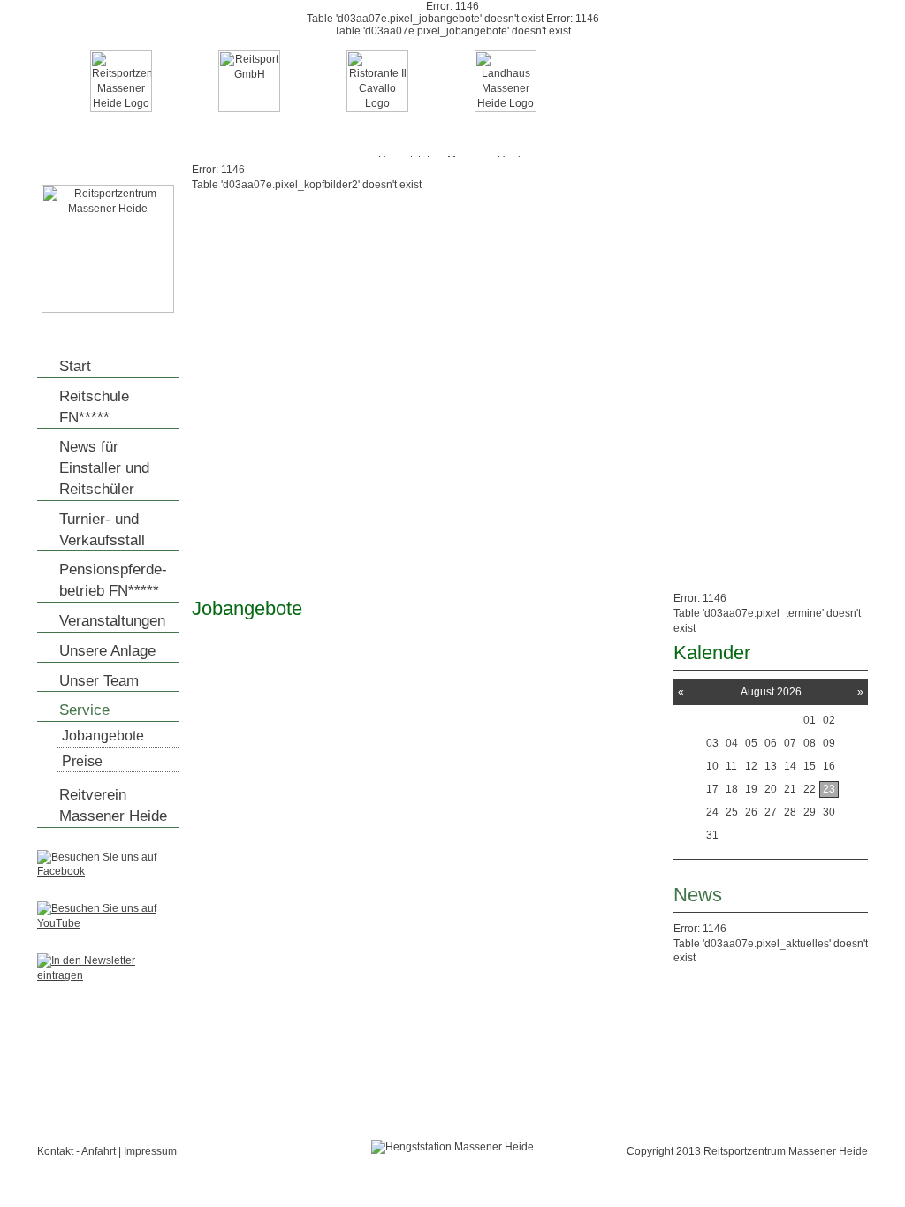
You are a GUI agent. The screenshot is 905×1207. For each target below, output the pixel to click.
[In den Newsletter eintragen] (108, 975)
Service (84, 710)
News (697, 895)
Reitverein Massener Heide (113, 805)
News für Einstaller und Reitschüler (104, 467)
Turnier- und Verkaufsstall (102, 530)
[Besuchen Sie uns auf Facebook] (108, 871)
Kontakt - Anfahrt (76, 1151)
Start (75, 366)
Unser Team (99, 680)
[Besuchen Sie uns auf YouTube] (108, 923)
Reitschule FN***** (94, 407)
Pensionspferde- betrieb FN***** (113, 580)
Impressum (150, 1151)
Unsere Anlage (107, 650)
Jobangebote (103, 735)
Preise (82, 761)
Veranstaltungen (112, 620)
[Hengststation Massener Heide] (108, 309)
